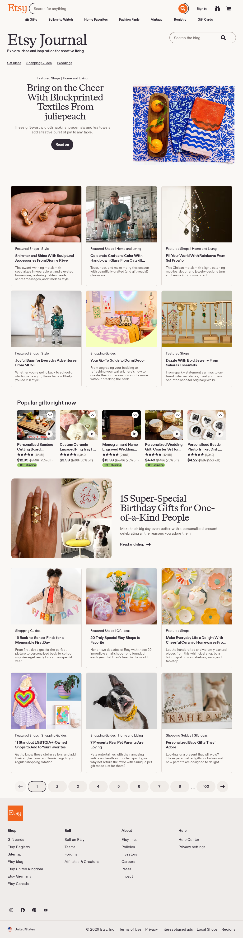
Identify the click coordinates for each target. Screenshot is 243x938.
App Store (24, 899)
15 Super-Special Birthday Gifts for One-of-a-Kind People (167, 508)
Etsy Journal (47, 40)
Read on (62, 144)
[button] (21, 929)
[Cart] (228, 8)
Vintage (157, 19)
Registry (180, 19)
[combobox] (103, 8)
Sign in (202, 8)
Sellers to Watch (60, 19)
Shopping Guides (39, 63)
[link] (20, 786)
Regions (228, 929)
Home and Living (75, 78)
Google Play (59, 899)
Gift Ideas (14, 63)
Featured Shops (49, 78)
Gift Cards (205, 19)
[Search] (183, 8)
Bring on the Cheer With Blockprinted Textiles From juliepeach (65, 102)
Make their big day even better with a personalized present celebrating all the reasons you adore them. (168, 531)
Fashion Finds (129, 19)
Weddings (64, 63)
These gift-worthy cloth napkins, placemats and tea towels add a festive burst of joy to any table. (62, 129)
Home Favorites (96, 19)
